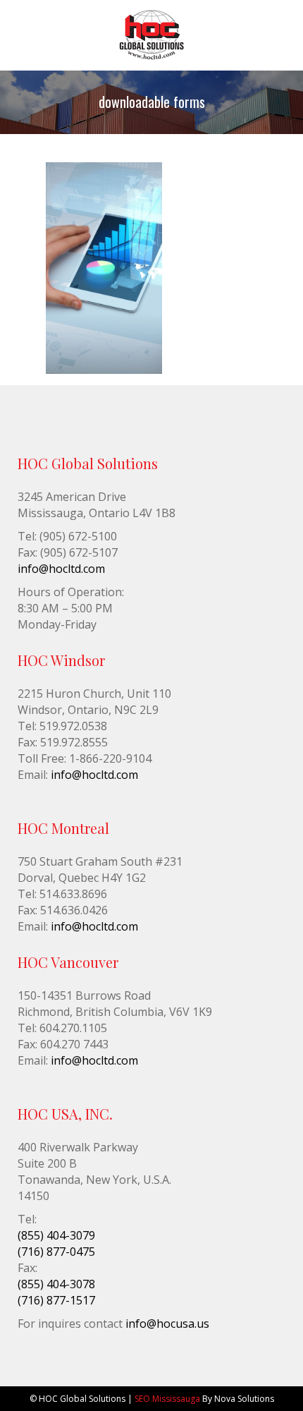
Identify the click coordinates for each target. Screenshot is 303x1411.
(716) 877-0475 (56, 1251)
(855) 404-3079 (56, 1235)
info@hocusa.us (167, 1323)
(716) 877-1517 (56, 1300)
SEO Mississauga (167, 1399)
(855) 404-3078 (56, 1284)
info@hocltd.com (61, 568)
